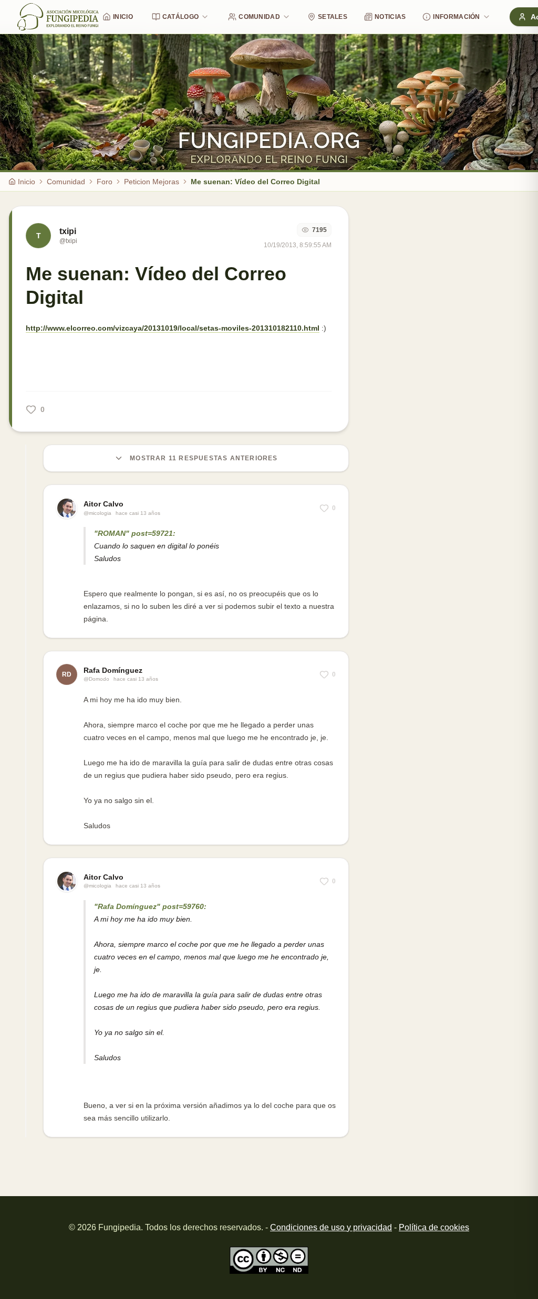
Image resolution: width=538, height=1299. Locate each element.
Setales (332, 16)
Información (456, 16)
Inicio (123, 16)
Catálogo (180, 16)
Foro (104, 181)
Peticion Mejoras (151, 181)
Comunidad (259, 16)
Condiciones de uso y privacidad (331, 1227)
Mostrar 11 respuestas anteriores (203, 458)
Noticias (390, 16)
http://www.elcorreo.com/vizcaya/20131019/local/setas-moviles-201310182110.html (172, 328)
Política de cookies (434, 1227)
